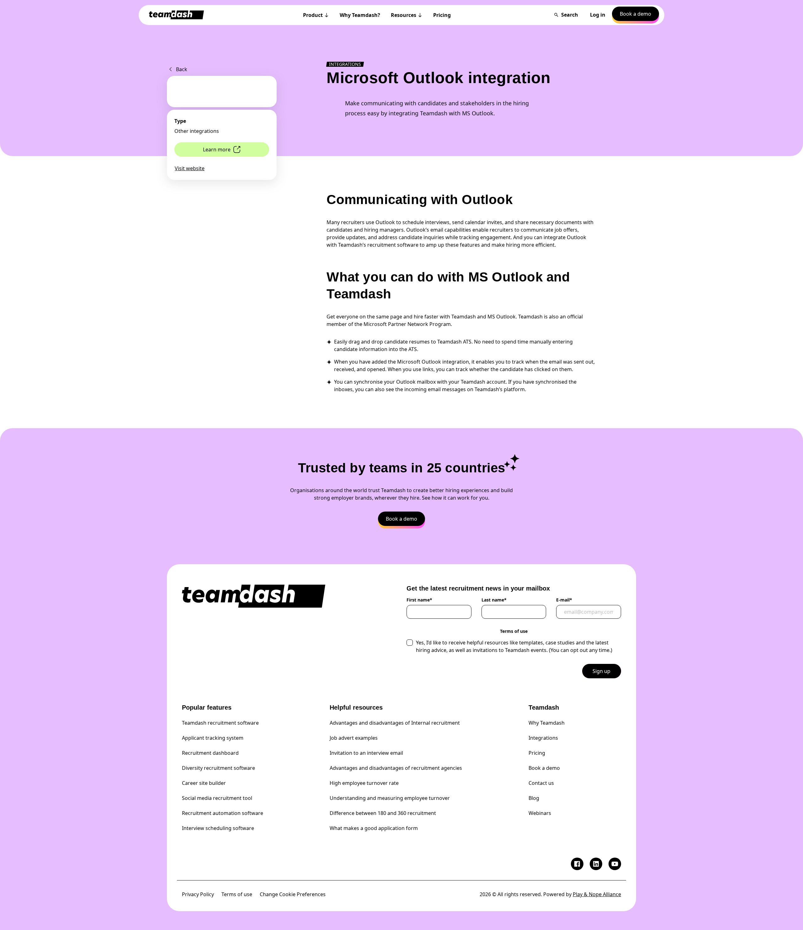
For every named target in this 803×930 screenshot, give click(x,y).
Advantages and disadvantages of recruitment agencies (396, 767)
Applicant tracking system (212, 737)
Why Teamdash (547, 722)
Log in (597, 14)
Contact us (541, 783)
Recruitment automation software (222, 813)
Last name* (494, 599)
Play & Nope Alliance (597, 894)
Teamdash (544, 707)
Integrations (543, 737)
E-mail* (564, 599)
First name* (419, 599)
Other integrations (196, 131)
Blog (534, 798)
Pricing (537, 752)
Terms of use (236, 894)
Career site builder (204, 783)
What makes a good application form (374, 828)
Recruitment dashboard (210, 752)
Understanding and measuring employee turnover (390, 798)
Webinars (540, 813)
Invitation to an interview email (366, 752)
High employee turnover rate (364, 783)
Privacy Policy (198, 894)
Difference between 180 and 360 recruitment (383, 813)
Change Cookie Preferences (293, 894)
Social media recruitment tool (217, 798)
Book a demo (544, 767)
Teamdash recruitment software (220, 722)
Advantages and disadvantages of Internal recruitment (395, 722)
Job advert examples (354, 737)
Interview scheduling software (218, 828)
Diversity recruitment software (218, 767)
